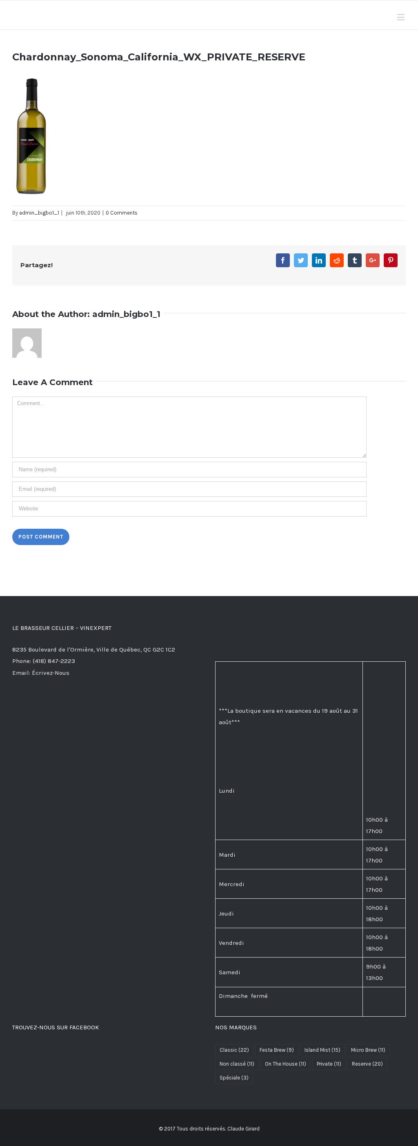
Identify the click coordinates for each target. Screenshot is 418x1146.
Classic (234, 1050)
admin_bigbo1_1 (39, 213)
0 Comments (122, 213)
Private (329, 1064)
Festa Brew (277, 1050)
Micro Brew (368, 1050)
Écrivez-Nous (50, 672)
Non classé (237, 1064)
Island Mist (322, 1050)
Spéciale (234, 1078)
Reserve (367, 1064)
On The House (285, 1064)
